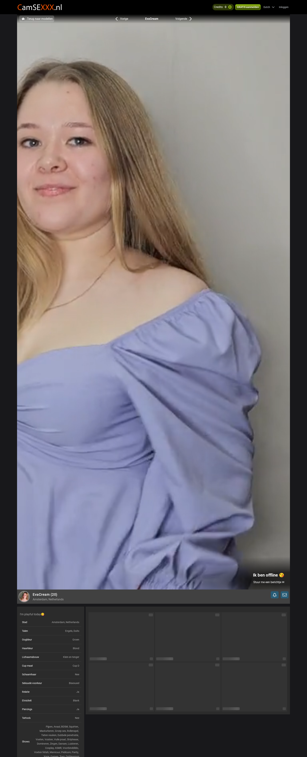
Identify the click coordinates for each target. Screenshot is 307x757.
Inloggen (284, 7)
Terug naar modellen (40, 18)
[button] (269, 7)
